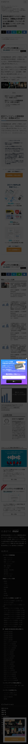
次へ (14, 381)
